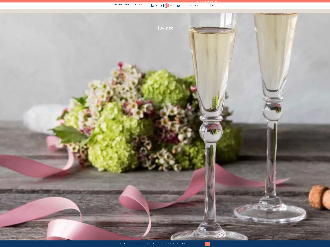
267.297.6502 (200, 1)
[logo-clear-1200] (165, 4)
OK (207, 243)
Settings (199, 244)
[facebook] (114, 1)
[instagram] (117, 1)
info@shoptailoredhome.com (210, 1)
